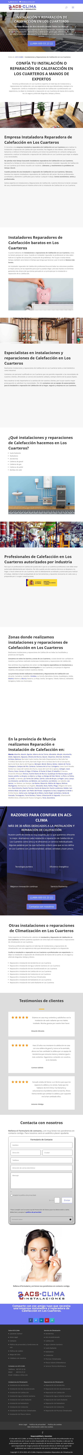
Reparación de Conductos (54, 1407)
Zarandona (51, 798)
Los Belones (33, 781)
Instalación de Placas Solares (20, 1414)
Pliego (55, 786)
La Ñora (64, 776)
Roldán (66, 788)
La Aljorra (31, 776)
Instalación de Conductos (19, 1407)
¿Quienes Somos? (16, 1334)
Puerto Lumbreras (56, 788)
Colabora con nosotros (18, 1358)
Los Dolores (53, 781)
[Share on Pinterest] (47, 1322)
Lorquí (71, 779)
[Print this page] (52, 1322)
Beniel (44, 764)
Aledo (10, 757)
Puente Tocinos (28, 788)
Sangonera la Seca (50, 791)
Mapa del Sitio (15, 1354)
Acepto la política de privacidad (24, 1195)
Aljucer (44, 757)
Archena (11, 759)
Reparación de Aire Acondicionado (57, 1389)
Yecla (44, 798)
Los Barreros (23, 781)
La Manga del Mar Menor (51, 776)
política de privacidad (33, 1212)
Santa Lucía (23, 793)
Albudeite (52, 754)
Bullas (55, 764)
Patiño (50, 786)
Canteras (32, 766)
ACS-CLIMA (19, 57)
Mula (45, 786)
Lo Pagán (60, 779)
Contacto (13, 1341)
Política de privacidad (37, 1424)
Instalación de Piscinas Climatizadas (23, 1411)
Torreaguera (19, 795)
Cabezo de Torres (64, 764)
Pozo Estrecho (17, 788)
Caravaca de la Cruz (43, 766)
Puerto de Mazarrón (41, 788)
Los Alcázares (13, 781)
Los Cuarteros (43, 781)
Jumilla (16, 776)
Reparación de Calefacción (55, 1392)
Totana (38, 795)
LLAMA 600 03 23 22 (41, 43)
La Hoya (38, 776)
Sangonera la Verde (64, 791)
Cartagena (55, 766)
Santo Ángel (48, 793)
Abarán (23, 754)
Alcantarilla (67, 754)
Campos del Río (22, 766)
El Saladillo (56, 771)
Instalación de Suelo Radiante (20, 1400)
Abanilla (17, 754)
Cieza (16, 771)
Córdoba (33, 676)
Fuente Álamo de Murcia (38, 774)
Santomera (57, 793)
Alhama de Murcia (35, 757)
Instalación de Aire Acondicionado (22, 1389)
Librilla (42, 779)
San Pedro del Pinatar (34, 791)
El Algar (28, 771)
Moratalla (39, 786)
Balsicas (18, 759)
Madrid (11, 678)
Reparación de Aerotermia (55, 1385)
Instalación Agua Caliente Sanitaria (22, 1396)
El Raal (48, 771)
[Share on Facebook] (31, 1322)
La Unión (11, 779)
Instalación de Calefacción (19, 1392)
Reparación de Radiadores (55, 1403)
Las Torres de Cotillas (31, 779)
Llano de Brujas (51, 779)
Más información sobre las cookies (40, 1427)
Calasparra (12, 766)
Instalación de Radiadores (19, 1403)
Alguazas (24, 757)
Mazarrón (43, 783)
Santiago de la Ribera (35, 793)
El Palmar (34, 771)
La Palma (70, 776)
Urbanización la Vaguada (51, 795)
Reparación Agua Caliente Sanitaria (58, 1396)
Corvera (21, 771)
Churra (10, 771)
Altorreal (59, 757)
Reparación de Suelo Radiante (56, 1400)
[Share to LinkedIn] (41, 1322)
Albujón (59, 754)
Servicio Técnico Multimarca (55, 1366)
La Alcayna (23, 776)
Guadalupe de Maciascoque (58, 774)
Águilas (29, 754)
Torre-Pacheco (30, 795)
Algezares (16, 757)
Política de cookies (16, 1351)
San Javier (22, 791)
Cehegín (62, 769)
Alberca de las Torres (40, 754)
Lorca (66, 779)
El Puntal (42, 771)
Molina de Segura (54, 783)
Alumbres (66, 757)
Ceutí (68, 769)
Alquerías (51, 757)
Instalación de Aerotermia (19, 1385)
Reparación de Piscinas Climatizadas (58, 1411)
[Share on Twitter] (36, 1322)
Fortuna (25, 774)
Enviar (67, 1200)
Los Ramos (36, 783)
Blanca (49, 764)
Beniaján (38, 764)
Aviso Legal (14, 1337)
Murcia (23, 678)
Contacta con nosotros (41, 222)
